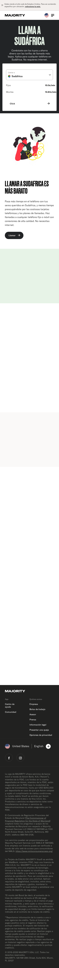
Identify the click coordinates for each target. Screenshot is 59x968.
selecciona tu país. (33, 6)
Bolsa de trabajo (37, 709)
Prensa (32, 719)
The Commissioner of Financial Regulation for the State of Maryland (27, 819)
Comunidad (10, 712)
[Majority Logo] (15, 15)
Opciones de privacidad (40, 735)
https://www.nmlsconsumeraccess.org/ (34, 851)
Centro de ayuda (9, 705)
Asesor (32, 714)
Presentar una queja (39, 729)
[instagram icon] (20, 758)
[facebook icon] (9, 758)
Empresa (33, 704)
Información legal (37, 724)
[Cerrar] (2, 5)
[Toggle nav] (52, 15)
